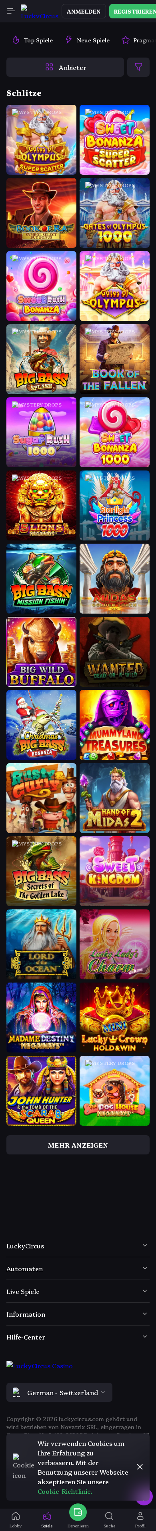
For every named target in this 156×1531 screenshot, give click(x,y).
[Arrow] (16, 1207)
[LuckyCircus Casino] (39, 11)
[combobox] (78, 1392)
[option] (32, 40)
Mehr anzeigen (78, 1144)
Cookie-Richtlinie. (65, 1491)
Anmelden (84, 11)
